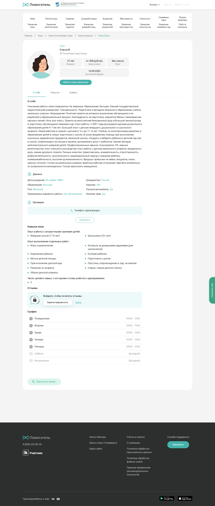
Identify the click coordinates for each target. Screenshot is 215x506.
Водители (107, 19)
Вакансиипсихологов (145, 25)
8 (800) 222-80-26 (32, 444)
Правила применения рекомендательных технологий (138, 471)
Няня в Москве (97, 437)
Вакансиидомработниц (89, 25)
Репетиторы (51, 19)
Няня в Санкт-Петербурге (103, 442)
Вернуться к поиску (46, 381)
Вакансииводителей (107, 25)
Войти (78, 302)
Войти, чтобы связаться (75, 82)
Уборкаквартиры (182, 18)
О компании (133, 442)
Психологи (145, 19)
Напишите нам (212, 290)
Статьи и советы (136, 437)
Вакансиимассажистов (126, 25)
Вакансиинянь (32, 25)
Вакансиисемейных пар (164, 25)
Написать (178, 444)
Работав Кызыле (182, 25)
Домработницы (88, 19)
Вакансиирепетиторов (51, 25)
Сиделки (70, 19)
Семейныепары (164, 18)
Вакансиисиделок (70, 25)
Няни (32, 19)
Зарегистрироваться (57, 302)
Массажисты (126, 19)
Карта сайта (95, 448)
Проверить (84, 220)
